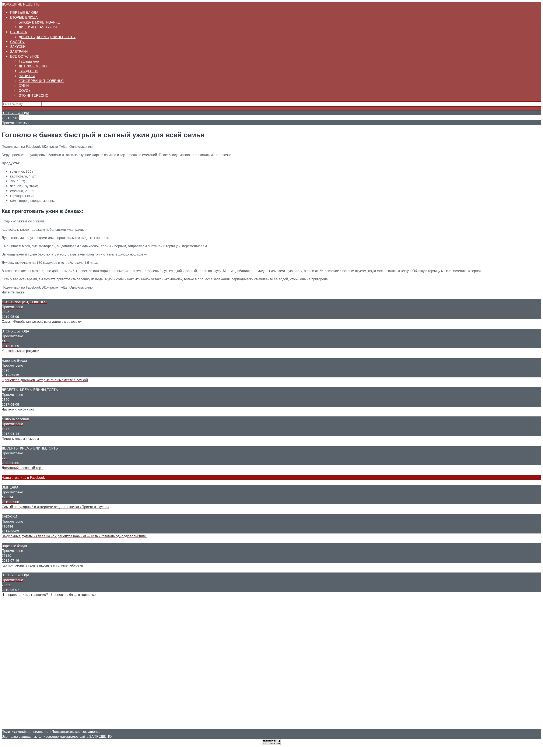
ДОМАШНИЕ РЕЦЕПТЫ (21, 4)
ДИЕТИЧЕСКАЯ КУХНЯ (38, 27)
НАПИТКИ (27, 75)
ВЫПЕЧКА (18, 31)
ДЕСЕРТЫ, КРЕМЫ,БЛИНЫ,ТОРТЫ (47, 36)
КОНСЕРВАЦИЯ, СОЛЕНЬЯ (41, 80)
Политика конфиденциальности (27, 731)
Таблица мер (29, 61)
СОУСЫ (25, 90)
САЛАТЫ (17, 41)
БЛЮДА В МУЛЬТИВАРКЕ (39, 22)
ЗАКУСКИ (18, 46)
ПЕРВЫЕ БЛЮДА (24, 12)
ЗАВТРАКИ (19, 51)
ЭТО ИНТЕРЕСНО (33, 95)
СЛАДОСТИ (28, 70)
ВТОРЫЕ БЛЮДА (24, 17)
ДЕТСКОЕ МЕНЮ (33, 66)
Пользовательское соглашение (76, 731)
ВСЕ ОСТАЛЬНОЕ (24, 56)
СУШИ (24, 85)
